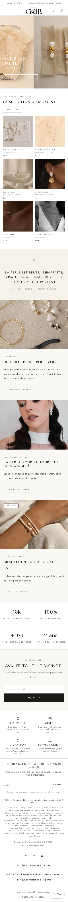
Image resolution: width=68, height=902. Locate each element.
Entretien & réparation (31, 874)
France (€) (31, 892)
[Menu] (8, 11)
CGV (15, 874)
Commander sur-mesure (20, 389)
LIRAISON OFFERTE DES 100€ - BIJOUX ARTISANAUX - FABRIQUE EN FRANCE (34, 3)
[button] (54, 11)
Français (48, 892)
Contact (47, 865)
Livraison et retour (53, 874)
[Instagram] (26, 856)
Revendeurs (35, 865)
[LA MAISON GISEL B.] (34, 11)
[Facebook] (34, 856)
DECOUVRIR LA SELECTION (21, 77)
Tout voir (12, 109)
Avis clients (22, 865)
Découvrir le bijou (18, 591)
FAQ (8, 874)
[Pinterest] (42, 856)
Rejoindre (34, 697)
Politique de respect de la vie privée (34, 879)
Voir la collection (18, 489)
